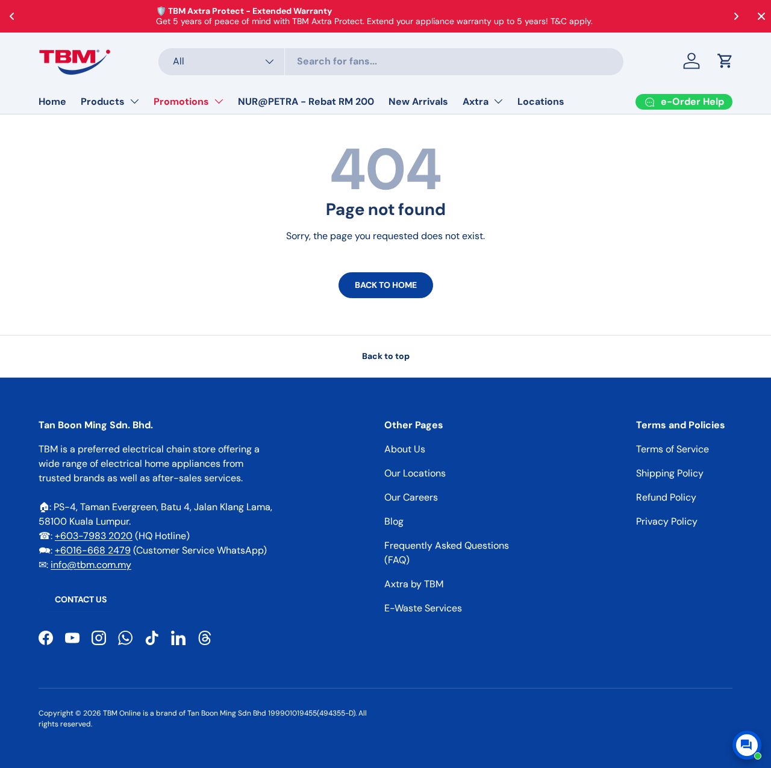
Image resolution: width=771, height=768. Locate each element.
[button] (725, 61)
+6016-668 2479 (93, 550)
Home (52, 101)
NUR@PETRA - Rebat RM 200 (306, 101)
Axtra (476, 101)
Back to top (386, 356)
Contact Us (81, 599)
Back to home (386, 284)
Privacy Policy (667, 521)
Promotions (181, 101)
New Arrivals (418, 101)
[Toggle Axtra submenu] (498, 101)
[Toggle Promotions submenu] (218, 101)
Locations (540, 101)
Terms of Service (672, 449)
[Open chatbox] (746, 745)
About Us (404, 449)
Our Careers (411, 497)
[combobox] (391, 61)
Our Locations (415, 473)
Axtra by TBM (413, 584)
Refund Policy (666, 497)
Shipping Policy (670, 473)
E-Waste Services (423, 608)
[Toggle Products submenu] (134, 101)
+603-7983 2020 (94, 535)
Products (103, 101)
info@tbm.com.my (91, 564)
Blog (394, 521)
